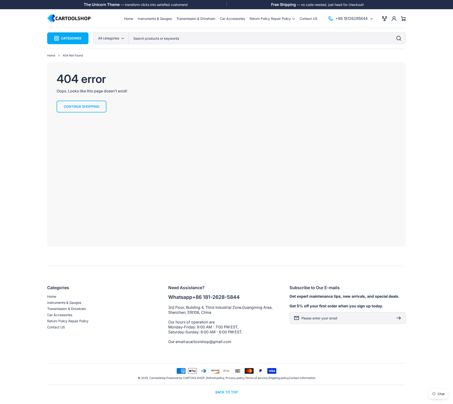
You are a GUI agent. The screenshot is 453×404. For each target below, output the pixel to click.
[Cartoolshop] (69, 18)
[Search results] (400, 38)
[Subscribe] (400, 318)
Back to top (226, 392)
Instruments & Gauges (64, 303)
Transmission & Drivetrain (66, 309)
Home (51, 55)
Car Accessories (59, 315)
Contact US (56, 327)
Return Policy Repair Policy (67, 321)
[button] (272, 18)
